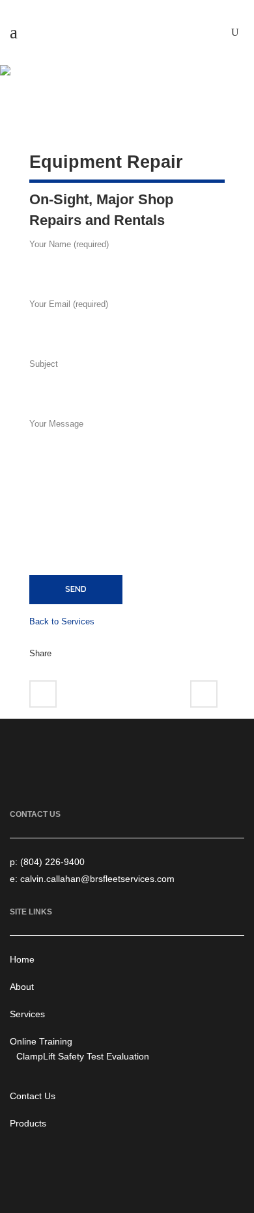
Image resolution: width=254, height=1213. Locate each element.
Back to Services (61, 621)
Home (22, 959)
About (22, 986)
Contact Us (32, 1096)
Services (27, 1014)
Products (28, 1123)
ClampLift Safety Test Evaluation (82, 1056)
